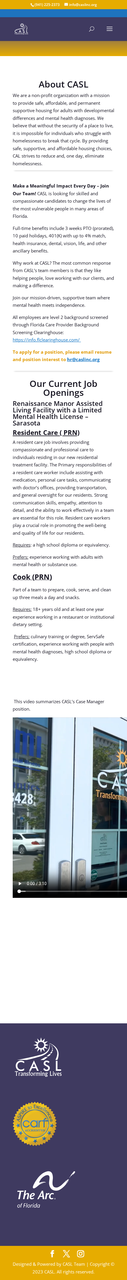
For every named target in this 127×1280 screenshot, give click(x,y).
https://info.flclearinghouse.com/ (46, 340)
